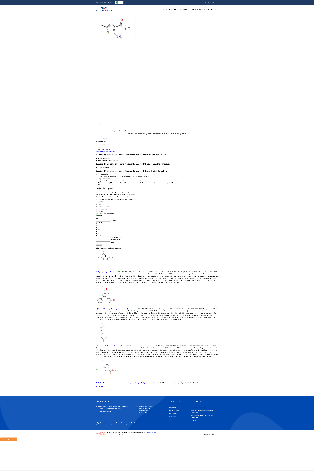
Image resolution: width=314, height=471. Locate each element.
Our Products (171, 9)
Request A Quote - (210, 2)
